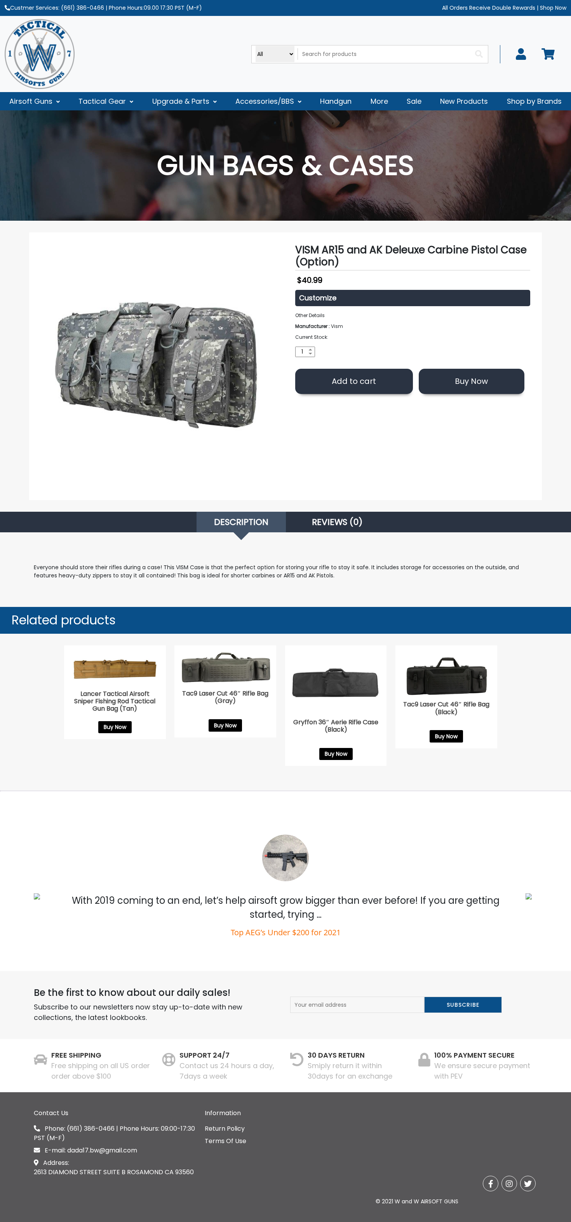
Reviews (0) (337, 522)
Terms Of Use (225, 1141)
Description (241, 522)
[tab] (241, 522)
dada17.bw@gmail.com (102, 1150)
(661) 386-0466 (82, 8)
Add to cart (354, 381)
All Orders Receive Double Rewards (488, 8)
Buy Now (471, 381)
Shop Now (552, 8)
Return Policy (225, 1128)
